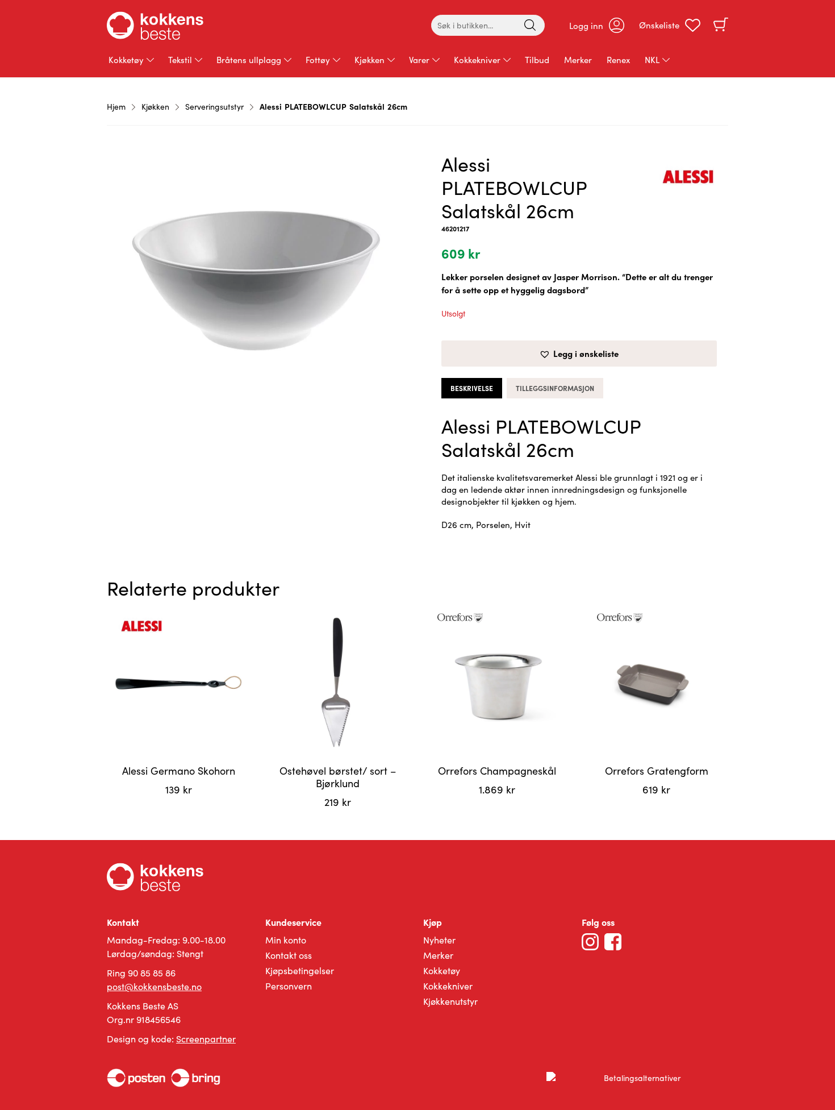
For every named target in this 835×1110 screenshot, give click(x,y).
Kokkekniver (477, 59)
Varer (419, 59)
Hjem (116, 106)
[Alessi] (687, 178)
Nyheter (439, 940)
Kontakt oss (288, 955)
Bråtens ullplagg (248, 59)
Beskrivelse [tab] (471, 388)
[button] (579, 353)
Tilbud (537, 59)
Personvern (288, 986)
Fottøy (318, 59)
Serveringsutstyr (214, 106)
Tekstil (180, 59)
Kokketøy (126, 59)
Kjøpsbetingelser (299, 970)
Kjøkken (369, 59)
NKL (652, 59)
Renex (618, 59)
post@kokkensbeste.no (154, 986)
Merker (578, 59)
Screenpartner (206, 1039)
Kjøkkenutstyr (450, 1001)
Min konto (285, 940)
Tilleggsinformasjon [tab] (555, 388)
